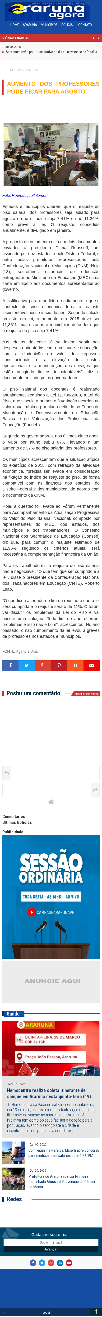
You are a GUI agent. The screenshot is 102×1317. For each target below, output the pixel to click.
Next (98, 40)
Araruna (30, 25)
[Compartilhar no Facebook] (10, 665)
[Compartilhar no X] (27, 665)
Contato (85, 25)
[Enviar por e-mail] (91, 665)
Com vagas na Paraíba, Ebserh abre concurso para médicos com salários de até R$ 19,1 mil (63, 1153)
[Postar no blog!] (75, 665)
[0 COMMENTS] (21, 46)
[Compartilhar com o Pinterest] (59, 665)
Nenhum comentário (24, 70)
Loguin (47, 1312)
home (14, 25)
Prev (93, 40)
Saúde (13, 1014)
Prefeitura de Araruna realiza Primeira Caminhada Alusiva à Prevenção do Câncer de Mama (61, 1181)
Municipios (49, 25)
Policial (67, 25)
